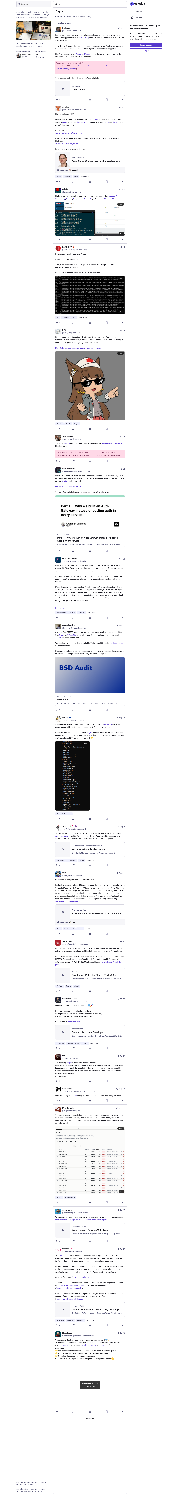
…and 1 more (85, 424)
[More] (123, 99)
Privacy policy (28, 1484)
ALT (121, 233)
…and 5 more (84, 177)
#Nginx (78, 54)
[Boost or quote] (73, 99)
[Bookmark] (106, 99)
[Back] (56, 4)
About (37, 1482)
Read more (59, 608)
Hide (120, 204)
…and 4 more (94, 1043)
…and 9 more (89, 929)
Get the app (33, 1489)
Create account (146, 45)
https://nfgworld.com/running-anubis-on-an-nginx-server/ (78, 348)
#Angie (87, 54)
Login (146, 51)
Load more (90, 1419)
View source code (30, 1491)
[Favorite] (90, 99)
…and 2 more (82, 318)
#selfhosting (83, 38)
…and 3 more (91, 613)
